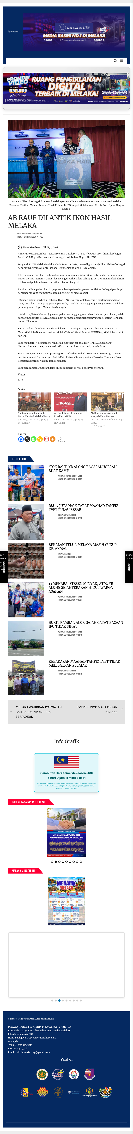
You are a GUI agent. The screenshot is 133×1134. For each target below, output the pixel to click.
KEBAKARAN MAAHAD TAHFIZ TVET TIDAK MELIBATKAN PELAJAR (84, 663)
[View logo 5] (66, 1000)
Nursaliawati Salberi (67, 514)
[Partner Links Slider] (66, 965)
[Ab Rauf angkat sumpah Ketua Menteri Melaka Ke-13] (34, 401)
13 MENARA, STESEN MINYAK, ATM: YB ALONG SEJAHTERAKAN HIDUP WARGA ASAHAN (81, 587)
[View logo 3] (59, 1000)
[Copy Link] (40, 439)
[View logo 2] (56, 1000)
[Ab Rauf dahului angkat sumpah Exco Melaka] (107, 401)
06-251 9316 (20, 1048)
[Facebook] (21, 439)
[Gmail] (46, 439)
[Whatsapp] (33, 439)
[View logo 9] (81, 1000)
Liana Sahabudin (65, 553)
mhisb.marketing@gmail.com (33, 1052)
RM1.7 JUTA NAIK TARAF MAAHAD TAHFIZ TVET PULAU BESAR (83, 508)
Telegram (43, 367)
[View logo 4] (63, 1000)
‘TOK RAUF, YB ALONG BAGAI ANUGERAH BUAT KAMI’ (83, 469)
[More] (52, 439)
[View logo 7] (74, 1000)
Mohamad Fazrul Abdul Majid (29, 233)
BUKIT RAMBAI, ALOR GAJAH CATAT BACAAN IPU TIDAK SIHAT (86, 624)
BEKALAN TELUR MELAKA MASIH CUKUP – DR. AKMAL (84, 547)
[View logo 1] (52, 1000)
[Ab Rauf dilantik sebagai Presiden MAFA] (70, 401)
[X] (27, 439)
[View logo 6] (70, 1000)
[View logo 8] (77, 1000)
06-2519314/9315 (22, 1045)
